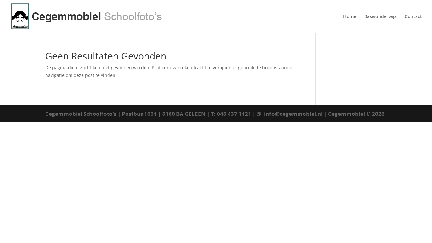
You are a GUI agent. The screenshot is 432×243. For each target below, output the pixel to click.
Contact (413, 16)
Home (349, 16)
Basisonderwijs (380, 16)
